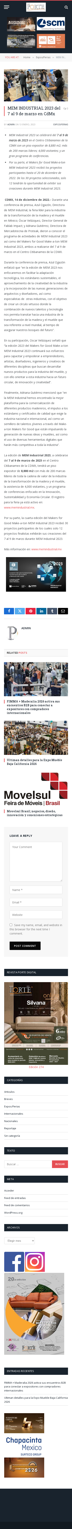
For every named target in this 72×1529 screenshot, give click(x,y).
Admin (11, 124)
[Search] (66, 7)
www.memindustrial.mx (19, 507)
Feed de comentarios (17, 1205)
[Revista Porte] (36, 7)
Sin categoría (12, 1136)
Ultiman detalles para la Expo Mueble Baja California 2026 (34, 762)
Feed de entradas (15, 1198)
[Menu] (6, 7)
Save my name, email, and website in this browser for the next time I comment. (36, 929)
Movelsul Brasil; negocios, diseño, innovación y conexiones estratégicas (34, 813)
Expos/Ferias (60, 124)
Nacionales (11, 1121)
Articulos (9, 1092)
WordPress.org (13, 1212)
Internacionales (13, 1113)
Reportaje (10, 1128)
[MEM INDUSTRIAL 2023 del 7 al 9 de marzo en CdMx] (36, 85)
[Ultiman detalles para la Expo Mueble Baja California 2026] (36, 738)
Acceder (9, 1190)
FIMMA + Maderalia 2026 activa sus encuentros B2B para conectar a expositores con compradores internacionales (33, 707)
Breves (8, 1099)
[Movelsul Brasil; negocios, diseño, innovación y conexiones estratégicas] (36, 789)
